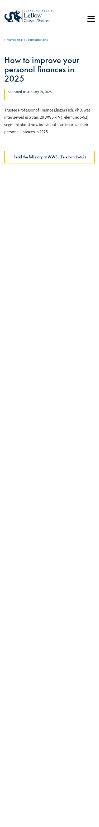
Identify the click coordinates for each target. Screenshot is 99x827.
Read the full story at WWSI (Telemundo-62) (49, 156)
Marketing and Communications (27, 40)
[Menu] (91, 20)
